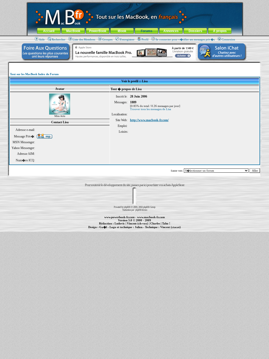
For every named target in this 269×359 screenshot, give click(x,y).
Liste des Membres (84, 39)
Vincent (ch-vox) (137, 223)
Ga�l (103, 227)
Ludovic (120, 223)
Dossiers (195, 31)
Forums (146, 31)
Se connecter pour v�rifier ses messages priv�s (185, 39)
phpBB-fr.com (141, 209)
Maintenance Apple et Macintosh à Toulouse (143, 230)
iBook (122, 31)
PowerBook (97, 31)
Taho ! (166, 223)
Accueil (48, 31)
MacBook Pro (116, 230)
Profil (145, 39)
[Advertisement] (134, 65)
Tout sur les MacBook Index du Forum (34, 74)
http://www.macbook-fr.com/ (149, 120)
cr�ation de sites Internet (168, 230)
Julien (138, 227)
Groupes (107, 39)
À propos (220, 31)
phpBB (127, 207)
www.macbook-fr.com (151, 217)
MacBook (73, 31)
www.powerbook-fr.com (119, 217)
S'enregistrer (127, 39)
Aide (42, 39)
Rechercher (58, 39)
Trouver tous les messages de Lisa (150, 109)
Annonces (171, 31)
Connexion (228, 39)
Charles (155, 223)
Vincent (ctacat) (170, 227)
